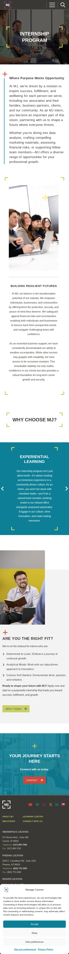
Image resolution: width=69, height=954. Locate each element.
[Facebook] (37, 804)
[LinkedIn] (57, 804)
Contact (32, 780)
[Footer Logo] (6, 805)
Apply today (14, 709)
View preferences (34, 941)
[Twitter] (50, 804)
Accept (34, 924)
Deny (34, 933)
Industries (8, 821)
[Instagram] (44, 804)
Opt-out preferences (25, 949)
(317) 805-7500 (20, 845)
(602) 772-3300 (20, 868)
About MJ (7, 817)
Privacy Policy (45, 949)
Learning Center (33, 817)
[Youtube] (31, 804)
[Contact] (63, 804)
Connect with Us (33, 821)
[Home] (7, 4)
